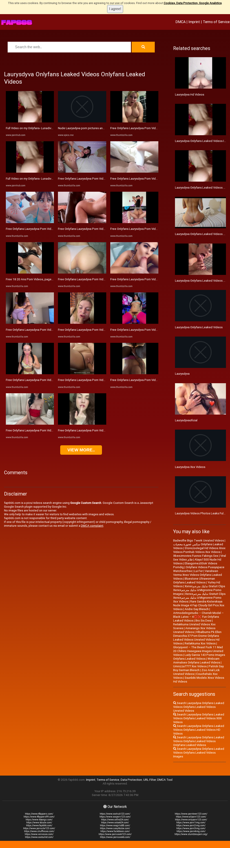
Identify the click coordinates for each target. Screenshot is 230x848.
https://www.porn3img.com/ (191, 828)
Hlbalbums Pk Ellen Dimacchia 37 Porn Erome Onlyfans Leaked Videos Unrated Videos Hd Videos (197, 637)
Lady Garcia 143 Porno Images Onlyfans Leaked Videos (199, 657)
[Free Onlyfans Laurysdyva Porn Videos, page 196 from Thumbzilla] (30, 373)
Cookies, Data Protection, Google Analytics (193, 3)
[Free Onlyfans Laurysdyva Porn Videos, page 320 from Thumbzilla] (30, 323)
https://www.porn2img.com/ (191, 825)
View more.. (81, 450)
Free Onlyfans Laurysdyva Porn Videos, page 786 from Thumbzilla (153, 330)
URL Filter (149, 780)
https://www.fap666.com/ (39, 825)
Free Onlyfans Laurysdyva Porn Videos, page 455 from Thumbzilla (101, 178)
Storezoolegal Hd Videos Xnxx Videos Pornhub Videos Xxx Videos (199, 550)
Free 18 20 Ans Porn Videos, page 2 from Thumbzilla (41, 279)
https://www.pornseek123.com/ (115, 834)
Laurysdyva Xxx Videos (190, 467)
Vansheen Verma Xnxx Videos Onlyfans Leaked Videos (197, 575)
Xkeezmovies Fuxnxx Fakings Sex (195, 556)
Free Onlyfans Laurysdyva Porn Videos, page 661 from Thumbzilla (101, 229)
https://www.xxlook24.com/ (115, 822)
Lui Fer (198, 571)
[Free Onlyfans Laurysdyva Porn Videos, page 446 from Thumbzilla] (82, 323)
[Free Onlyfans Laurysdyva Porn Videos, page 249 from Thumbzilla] (134, 121)
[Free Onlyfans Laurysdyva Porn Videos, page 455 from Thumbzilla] (82, 172)
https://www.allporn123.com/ (191, 816)
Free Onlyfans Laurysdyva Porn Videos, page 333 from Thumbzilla (153, 279)
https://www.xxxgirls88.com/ (115, 825)
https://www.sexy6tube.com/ (115, 828)
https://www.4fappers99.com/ (39, 816)
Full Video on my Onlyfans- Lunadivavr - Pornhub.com (40, 128)
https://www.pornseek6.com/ (115, 837)
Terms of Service (216, 22)
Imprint (194, 22)
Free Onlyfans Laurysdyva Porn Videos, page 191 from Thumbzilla (101, 430)
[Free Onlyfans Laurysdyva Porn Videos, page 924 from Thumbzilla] (134, 373)
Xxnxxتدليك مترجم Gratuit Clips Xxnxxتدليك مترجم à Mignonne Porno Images (199, 590)
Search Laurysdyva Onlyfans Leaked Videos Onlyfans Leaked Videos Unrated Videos (198, 707)
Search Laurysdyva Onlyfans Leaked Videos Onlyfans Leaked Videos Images (198, 752)
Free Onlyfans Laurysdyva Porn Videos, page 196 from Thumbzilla (49, 380)
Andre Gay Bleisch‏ (197, 609)
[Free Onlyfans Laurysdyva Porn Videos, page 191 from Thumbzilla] (82, 424)
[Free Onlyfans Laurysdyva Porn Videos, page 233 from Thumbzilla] (134, 222)
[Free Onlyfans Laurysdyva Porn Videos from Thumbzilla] (30, 222)
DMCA (180, 22)
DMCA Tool (164, 780)
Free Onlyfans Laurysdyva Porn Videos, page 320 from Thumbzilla (49, 330)
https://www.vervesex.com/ (39, 834)
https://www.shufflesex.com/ (39, 831)
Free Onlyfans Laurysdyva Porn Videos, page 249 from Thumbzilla (153, 128)
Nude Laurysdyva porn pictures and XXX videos (89, 128)
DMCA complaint (92, 526)
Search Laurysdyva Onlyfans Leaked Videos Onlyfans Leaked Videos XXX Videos (198, 718)
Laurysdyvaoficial (186, 420)
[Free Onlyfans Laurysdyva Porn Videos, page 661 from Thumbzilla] (82, 222)
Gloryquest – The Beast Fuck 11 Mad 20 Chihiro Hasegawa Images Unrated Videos (198, 651)
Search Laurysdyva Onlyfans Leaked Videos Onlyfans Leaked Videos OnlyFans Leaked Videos (198, 741)
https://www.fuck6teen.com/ (115, 831)
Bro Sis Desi (203, 620)
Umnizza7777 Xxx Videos (190, 666)
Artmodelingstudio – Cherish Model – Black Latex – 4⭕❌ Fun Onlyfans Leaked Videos (198, 616)
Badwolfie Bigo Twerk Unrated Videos (198, 540)
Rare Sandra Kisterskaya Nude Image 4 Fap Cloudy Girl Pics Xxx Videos (198, 605)
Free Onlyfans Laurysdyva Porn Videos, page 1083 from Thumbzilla (102, 380)
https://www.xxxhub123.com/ (115, 813)
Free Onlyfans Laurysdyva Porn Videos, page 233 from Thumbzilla (153, 229)
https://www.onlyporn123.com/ (191, 819)
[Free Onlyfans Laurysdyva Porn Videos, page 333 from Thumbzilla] (134, 272)
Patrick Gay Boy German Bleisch (198, 668)
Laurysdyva (182, 374)
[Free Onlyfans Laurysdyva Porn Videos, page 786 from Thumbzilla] (134, 323)
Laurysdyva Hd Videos (189, 94)
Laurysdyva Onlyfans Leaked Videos (199, 327)
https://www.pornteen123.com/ (191, 813)
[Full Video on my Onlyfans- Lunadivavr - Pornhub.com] (30, 121)
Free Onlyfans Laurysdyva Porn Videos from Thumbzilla (42, 229)
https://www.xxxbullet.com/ (39, 837)
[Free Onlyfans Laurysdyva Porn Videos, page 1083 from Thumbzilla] (82, 373)
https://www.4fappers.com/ (39, 813)
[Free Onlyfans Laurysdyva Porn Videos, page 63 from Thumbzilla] (30, 424)
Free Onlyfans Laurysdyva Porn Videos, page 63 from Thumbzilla (48, 430)
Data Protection (131, 780)
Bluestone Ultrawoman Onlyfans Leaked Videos (194, 580)
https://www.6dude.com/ (39, 822)
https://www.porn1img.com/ (191, 822)
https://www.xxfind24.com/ (115, 819)
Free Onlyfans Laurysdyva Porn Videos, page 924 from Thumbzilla (153, 380)
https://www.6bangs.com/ (39, 819)
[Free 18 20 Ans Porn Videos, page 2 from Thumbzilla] (30, 272)
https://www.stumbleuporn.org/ (191, 834)
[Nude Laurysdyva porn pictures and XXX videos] (82, 121)
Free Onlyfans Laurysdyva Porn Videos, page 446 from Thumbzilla (101, 330)
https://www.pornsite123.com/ (39, 828)
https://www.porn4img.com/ (191, 831)
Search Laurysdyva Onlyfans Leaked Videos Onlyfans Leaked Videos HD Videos (198, 729)
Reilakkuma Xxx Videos (200, 643)
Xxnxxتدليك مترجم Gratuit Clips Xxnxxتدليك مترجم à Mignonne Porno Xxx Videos (199, 597)
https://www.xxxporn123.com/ (115, 816)
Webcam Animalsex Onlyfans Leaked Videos (196, 660)
